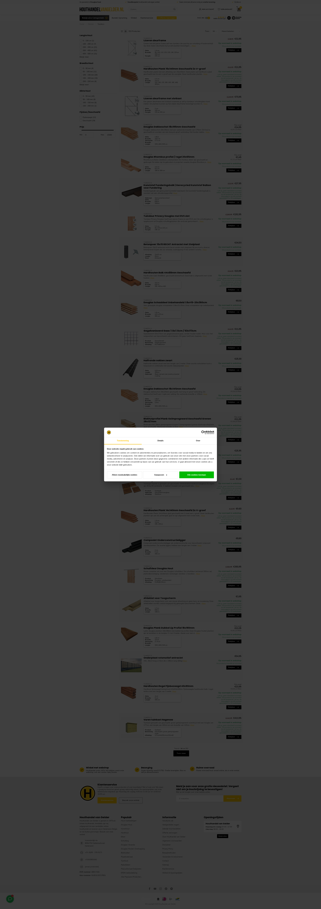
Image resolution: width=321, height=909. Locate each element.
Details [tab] (160, 441)
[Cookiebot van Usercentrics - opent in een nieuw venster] (203, 432)
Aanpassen (159, 475)
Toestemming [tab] (123, 441)
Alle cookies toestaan (196, 475)
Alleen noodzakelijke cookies (124, 475)
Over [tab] (198, 441)
